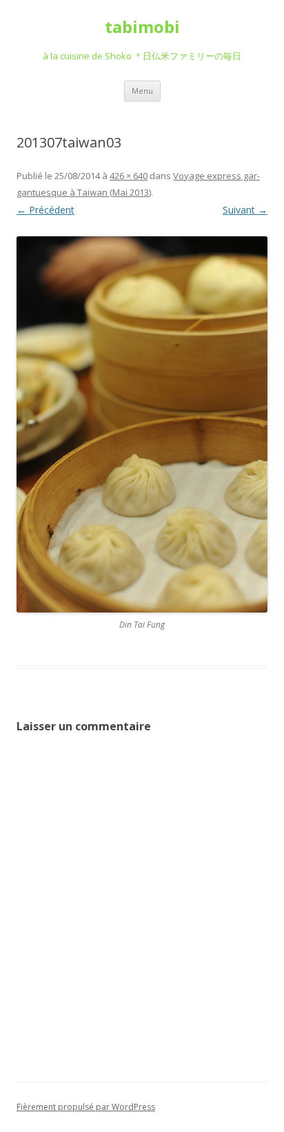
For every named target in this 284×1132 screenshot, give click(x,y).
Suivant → (245, 209)
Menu (142, 90)
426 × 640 (129, 175)
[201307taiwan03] (142, 424)
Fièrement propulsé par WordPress (86, 1107)
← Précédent (45, 209)
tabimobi (142, 27)
